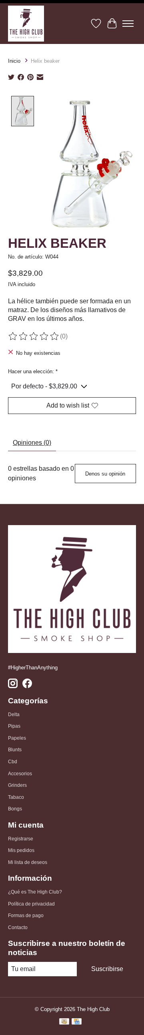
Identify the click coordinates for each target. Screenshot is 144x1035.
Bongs (15, 809)
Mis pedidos (21, 850)
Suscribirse (107, 968)
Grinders (17, 785)
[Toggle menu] (128, 24)
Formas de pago (26, 915)
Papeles (17, 738)
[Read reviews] (34, 336)
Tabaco (16, 797)
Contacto (18, 927)
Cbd (12, 761)
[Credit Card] (77, 1022)
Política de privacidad (31, 904)
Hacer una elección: (33, 371)
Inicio (14, 61)
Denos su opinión (105, 474)
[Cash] (64, 1022)
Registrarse (20, 839)
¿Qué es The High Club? (35, 892)
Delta (14, 714)
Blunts (15, 749)
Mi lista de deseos (27, 862)
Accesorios (20, 773)
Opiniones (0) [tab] (32, 442)
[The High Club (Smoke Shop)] (26, 24)
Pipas (14, 726)
